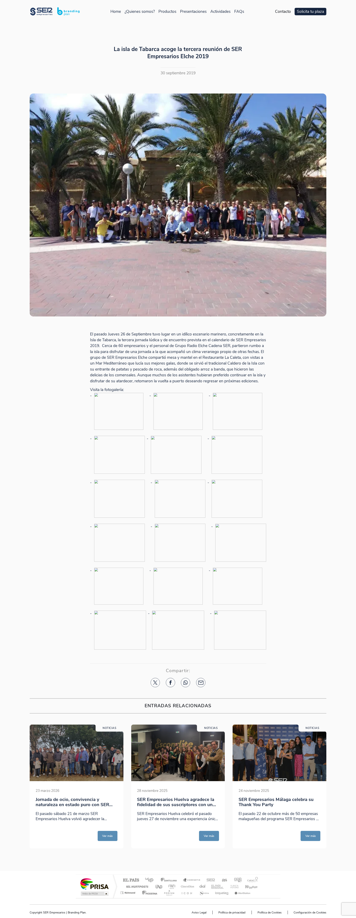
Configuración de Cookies (310, 912)
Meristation (242, 892)
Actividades (220, 11)
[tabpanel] (76, 786)
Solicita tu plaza (310, 11)
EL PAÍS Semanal (217, 886)
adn (236, 880)
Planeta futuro (233, 886)
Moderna (148, 892)
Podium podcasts (169, 892)
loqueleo (222, 892)
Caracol (251, 880)
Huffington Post (136, 886)
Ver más (107, 836)
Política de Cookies (270, 912)
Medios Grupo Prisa (94, 893)
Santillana (170, 880)
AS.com (222, 880)
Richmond (128, 892)
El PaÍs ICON (186, 892)
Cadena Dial (202, 886)
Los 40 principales (150, 880)
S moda (204, 892)
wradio (171, 886)
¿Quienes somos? (140, 11)
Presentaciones (193, 11)
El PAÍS (131, 880)
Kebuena (247, 886)
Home (115, 11)
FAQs (239, 11)
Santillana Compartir (192, 880)
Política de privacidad (231, 912)
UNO (159, 886)
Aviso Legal (199, 912)
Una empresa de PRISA (94, 884)
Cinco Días (187, 886)
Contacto (283, 11)
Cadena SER (209, 880)
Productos (167, 11)
